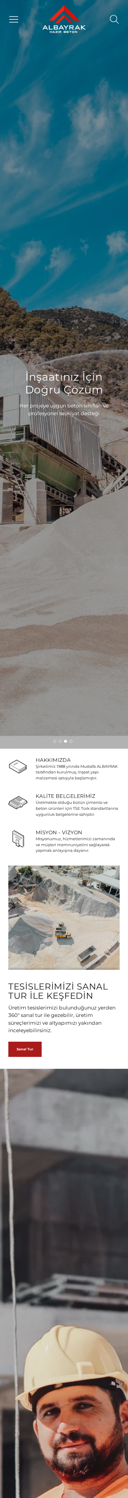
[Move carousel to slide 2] (60, 741)
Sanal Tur (25, 1049)
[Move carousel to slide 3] (65, 741)
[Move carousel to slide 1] (54, 741)
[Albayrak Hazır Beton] (64, 19)
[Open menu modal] (13, 19)
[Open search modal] (114, 19)
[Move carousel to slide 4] (70, 741)
